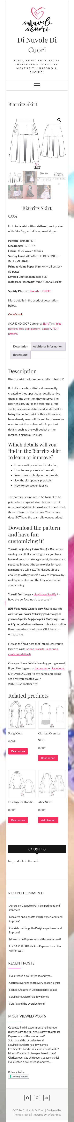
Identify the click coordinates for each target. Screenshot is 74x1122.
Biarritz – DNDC (40, 291)
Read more (18, 751)
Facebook (58, 668)
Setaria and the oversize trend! (27, 1003)
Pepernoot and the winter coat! (42, 939)
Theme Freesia (22, 1114)
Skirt (46, 323)
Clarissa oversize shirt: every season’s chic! (34, 982)
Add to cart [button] (48, 820)
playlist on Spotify (45, 594)
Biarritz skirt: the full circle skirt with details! (34, 1031)
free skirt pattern (29, 328)
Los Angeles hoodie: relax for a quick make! (33, 1049)
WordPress (54, 1114)
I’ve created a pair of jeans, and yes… (30, 975)
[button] (59, 120)
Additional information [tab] (47, 346)
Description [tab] (20, 346)
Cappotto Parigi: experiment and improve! (33, 1027)
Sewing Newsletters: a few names (29, 996)
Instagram (41, 668)
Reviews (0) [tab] (20, 354)
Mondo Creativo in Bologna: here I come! (33, 989)
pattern (46, 328)
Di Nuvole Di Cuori (37, 44)
